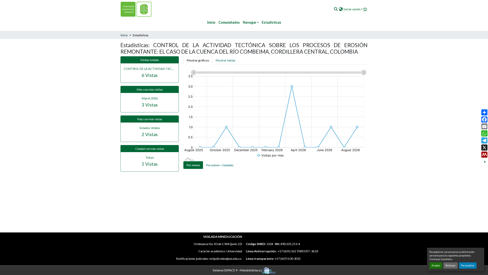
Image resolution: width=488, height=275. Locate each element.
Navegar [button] (249, 22)
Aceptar (436, 265)
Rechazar (450, 265)
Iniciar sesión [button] (352, 9)
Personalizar (467, 265)
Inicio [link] (124, 35)
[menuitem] (251, 22)
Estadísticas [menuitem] (271, 22)
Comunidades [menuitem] (229, 22)
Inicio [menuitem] (211, 22)
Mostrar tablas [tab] (225, 60)
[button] (335, 9)
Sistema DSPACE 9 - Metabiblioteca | (237, 270)
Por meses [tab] (193, 165)
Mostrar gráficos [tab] (198, 60)
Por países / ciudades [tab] (220, 165)
